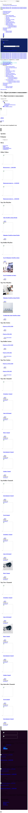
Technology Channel (7, 393)
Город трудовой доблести (11, 16)
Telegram (5, 748)
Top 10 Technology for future (9, 275)
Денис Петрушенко (7, 337)
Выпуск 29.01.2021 (7, 334)
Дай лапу (7, 17)
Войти (4, 146)
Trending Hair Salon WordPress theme (11, 315)
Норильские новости (7, 11)
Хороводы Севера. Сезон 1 (14, 80)
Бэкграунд (8, 18)
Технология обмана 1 (12, 25)
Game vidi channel (7, 413)
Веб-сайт (2, 120)
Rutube (5, 746)
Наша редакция (6, 802)
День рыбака (8, 20)
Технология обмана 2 (12, 26)
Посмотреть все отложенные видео (10, 5)
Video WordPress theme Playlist (10, 217)
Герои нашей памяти (10, 15)
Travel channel (6, 515)
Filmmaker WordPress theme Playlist (11, 235)
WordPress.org (6, 149)
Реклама (4, 803)
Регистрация (5, 145)
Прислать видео (4, 89)
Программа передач (7, 27)
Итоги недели (6, 13)
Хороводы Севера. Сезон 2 (14, 81)
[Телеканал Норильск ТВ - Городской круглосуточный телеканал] (14, 7)
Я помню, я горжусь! (10, 21)
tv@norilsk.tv (8, 744)
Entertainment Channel (8, 452)
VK (4, 747)
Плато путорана (9, 30)
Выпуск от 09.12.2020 (8, 326)
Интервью (5, 28)
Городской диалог (6, 12)
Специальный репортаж (10, 22)
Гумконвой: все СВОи (10, 19)
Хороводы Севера (9, 79)
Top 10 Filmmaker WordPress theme (11, 257)
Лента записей (6, 147)
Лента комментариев (7, 148)
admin (2, 117)
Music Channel (6, 432)
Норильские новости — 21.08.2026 (11, 183)
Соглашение (5, 804)
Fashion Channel (7, 471)
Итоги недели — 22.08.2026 (9, 167)
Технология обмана (9, 24)
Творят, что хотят (9, 23)
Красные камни (9, 87)
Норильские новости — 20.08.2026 (11, 198)
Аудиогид (5, 29)
